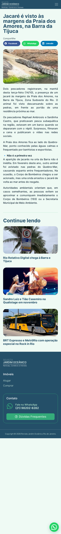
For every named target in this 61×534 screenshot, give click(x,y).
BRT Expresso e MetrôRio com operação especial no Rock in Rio (30, 342)
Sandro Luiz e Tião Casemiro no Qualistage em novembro (24, 300)
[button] (56, 4)
